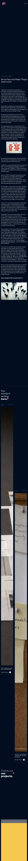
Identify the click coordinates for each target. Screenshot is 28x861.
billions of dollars (14, 166)
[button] (25, 3)
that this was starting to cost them (11, 183)
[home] (4, 3)
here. (4, 399)
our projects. (7, 775)
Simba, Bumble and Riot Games (13, 240)
